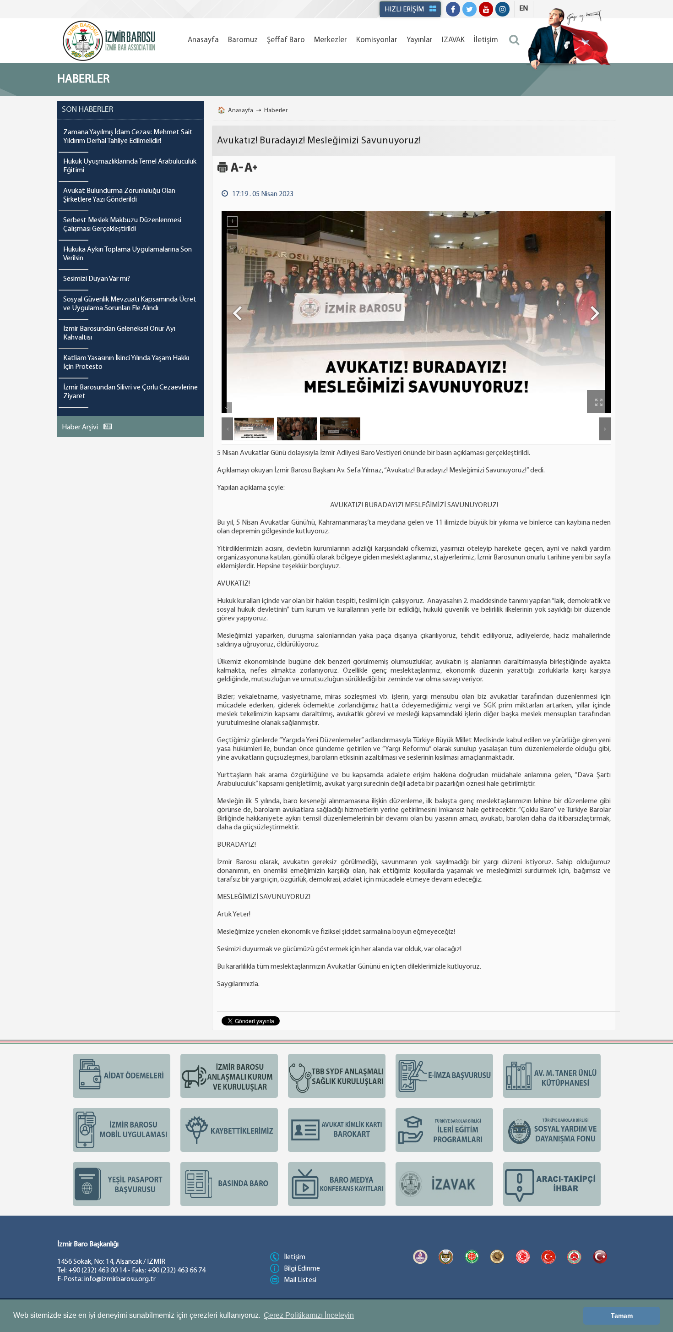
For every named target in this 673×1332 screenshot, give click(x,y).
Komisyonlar (376, 40)
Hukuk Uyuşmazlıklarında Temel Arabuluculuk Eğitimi (129, 166)
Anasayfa (203, 40)
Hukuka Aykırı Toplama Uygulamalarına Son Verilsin (127, 254)
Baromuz (243, 40)
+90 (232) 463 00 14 (97, 1270)
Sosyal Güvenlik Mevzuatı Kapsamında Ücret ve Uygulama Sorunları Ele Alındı (129, 304)
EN (523, 8)
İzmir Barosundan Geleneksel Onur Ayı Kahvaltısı (119, 333)
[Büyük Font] (250, 171)
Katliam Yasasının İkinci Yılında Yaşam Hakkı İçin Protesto (126, 363)
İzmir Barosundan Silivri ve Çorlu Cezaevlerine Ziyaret (130, 392)
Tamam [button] (622, 1315)
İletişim (486, 40)
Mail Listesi (300, 1280)
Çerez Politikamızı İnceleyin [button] (309, 1315)
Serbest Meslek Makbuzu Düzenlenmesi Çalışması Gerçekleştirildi (122, 225)
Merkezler (330, 40)
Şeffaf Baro (286, 40)
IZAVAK (453, 40)
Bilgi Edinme (302, 1268)
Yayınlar (420, 40)
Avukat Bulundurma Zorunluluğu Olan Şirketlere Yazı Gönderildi (119, 195)
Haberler (276, 110)
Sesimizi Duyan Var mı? (96, 279)
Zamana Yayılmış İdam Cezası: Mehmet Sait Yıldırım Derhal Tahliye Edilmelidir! (128, 137)
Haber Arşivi (80, 427)
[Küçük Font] (237, 171)
